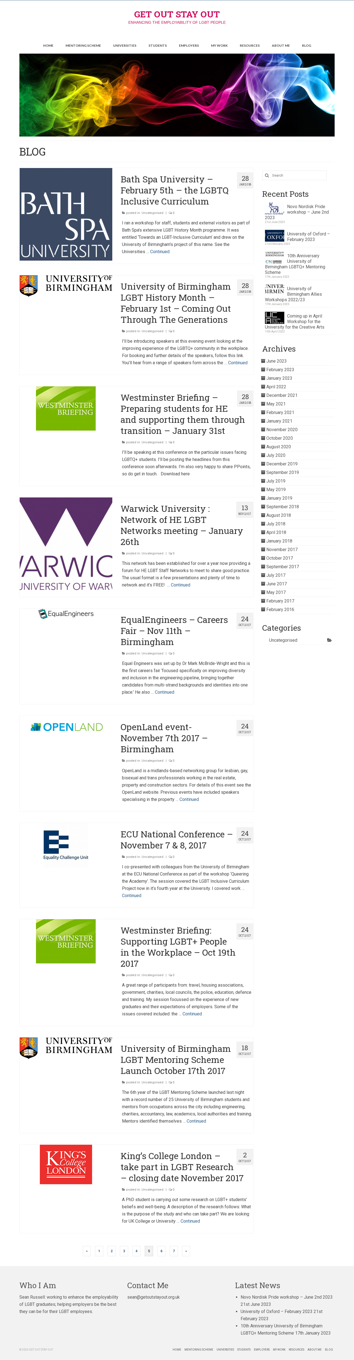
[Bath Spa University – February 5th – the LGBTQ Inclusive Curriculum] (66, 214)
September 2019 (282, 472)
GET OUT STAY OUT (177, 14)
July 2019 (275, 481)
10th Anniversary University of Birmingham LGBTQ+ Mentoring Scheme (295, 264)
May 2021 (276, 404)
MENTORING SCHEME (83, 45)
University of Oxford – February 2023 (308, 236)
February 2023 (280, 369)
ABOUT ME (281, 45)
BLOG (306, 45)
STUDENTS (158, 45)
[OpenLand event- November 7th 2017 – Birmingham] (66, 726)
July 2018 (275, 523)
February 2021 (280, 412)
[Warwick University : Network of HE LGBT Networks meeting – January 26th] (66, 543)
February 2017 (280, 601)
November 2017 (282, 549)
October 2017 (279, 558)
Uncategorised (152, 213)
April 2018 (276, 532)
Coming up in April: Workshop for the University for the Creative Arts (294, 321)
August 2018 (278, 515)
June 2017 (276, 583)
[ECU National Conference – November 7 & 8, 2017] (66, 845)
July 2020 (275, 455)
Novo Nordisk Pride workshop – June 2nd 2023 (297, 212)
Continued (160, 251)
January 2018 (279, 541)
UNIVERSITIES (124, 45)
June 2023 (276, 361)
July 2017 (275, 575)
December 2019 (282, 464)
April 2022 (276, 386)
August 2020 (278, 446)
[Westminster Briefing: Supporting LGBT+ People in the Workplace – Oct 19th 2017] (66, 941)
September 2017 (282, 566)
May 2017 (276, 592)
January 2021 (279, 421)
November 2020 (282, 429)
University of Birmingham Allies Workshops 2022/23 (293, 294)
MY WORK (219, 45)
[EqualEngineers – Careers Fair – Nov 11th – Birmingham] (66, 614)
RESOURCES (250, 45)
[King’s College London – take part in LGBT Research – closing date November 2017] (66, 1164)
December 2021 (282, 395)
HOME (48, 45)
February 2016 (280, 609)
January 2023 (279, 378)
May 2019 (276, 489)
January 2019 (279, 498)
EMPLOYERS (189, 45)
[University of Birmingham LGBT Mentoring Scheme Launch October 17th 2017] (66, 1048)
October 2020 (279, 438)
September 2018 (282, 506)
